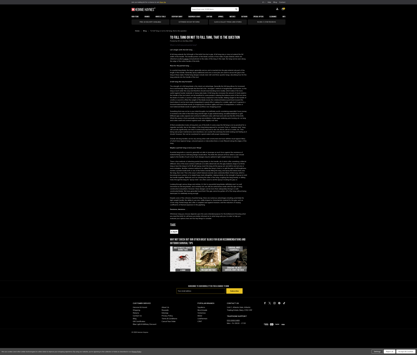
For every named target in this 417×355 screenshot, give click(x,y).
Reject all (389, 351)
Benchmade (202, 310)
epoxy (186, 59)
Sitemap (165, 313)
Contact (282, 2)
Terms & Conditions (169, 318)
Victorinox (202, 313)
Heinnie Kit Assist (140, 307)
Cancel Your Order (169, 321)
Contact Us (137, 316)
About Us (165, 307)
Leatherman (202, 318)
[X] (270, 303)
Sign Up (163, 2)
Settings (377, 351)
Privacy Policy (167, 316)
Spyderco (201, 307)
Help (269, 2)
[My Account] (277, 9)
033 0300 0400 (233, 320)
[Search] (236, 9)
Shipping (136, 310)
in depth (174, 232)
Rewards (165, 310)
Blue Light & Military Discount (144, 324)
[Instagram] (274, 303)
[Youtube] (284, 303)
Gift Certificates (139, 321)
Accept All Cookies (405, 351)
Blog (275, 2)
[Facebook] (265, 303)
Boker (200, 316)
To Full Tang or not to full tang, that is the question (205, 37)
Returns (136, 313)
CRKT (200, 321)
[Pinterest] (279, 303)
